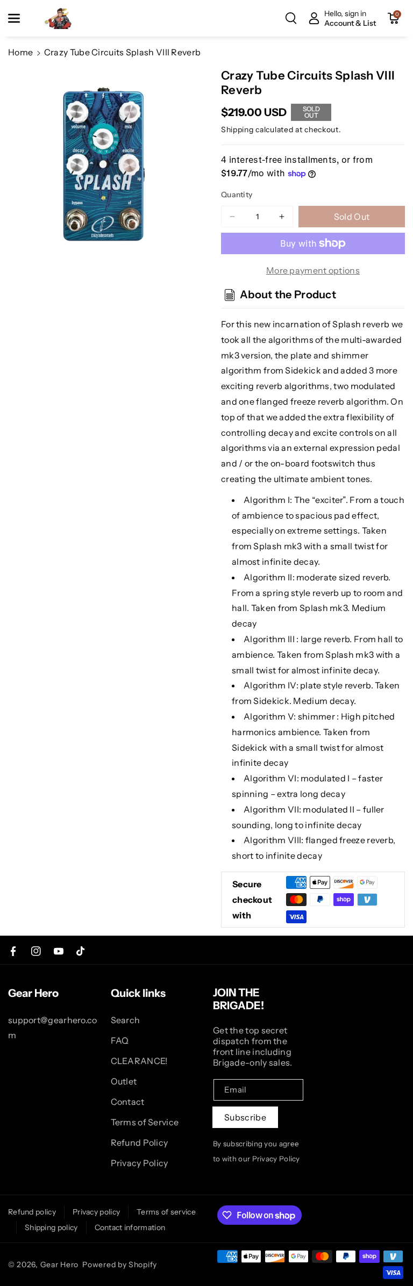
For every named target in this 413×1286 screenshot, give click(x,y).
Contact (128, 1101)
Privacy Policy (139, 1163)
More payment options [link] (313, 270)
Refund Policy (139, 1142)
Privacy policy (96, 1212)
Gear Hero (59, 1264)
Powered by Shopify (119, 1264)
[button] (20, 18)
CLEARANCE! (139, 1060)
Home (20, 52)
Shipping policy (51, 1227)
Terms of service (166, 1212)
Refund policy (32, 1212)
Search (125, 1020)
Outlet (124, 1081)
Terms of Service (145, 1122)
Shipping (237, 129)
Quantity (236, 194)
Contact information (130, 1227)
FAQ (120, 1040)
